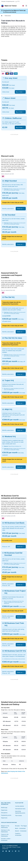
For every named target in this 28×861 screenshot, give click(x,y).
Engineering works (6, 815)
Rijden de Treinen (13, 845)
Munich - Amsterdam (20, 831)
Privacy (14, 847)
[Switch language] (23, 5)
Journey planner (19, 806)
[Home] (2, 15)
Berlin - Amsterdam (20, 828)
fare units (12, 768)
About (3, 847)
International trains (20, 808)
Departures (4, 810)
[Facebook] (6, 851)
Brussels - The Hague (21, 825)
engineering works (10, 1)
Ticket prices (8, 15)
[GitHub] (19, 851)
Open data (8, 847)
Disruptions (4, 812)
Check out (20, 208)
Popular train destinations (9, 822)
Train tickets (18, 815)
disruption (3, 1)
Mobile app (4, 807)
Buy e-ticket (19, 92)
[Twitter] (3, 851)
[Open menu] (26, 5)
